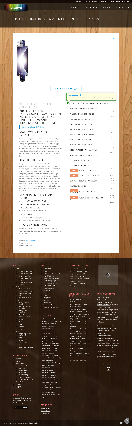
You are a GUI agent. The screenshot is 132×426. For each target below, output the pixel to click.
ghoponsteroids (31, 240)
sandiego (55, 348)
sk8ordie (49, 350)
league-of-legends (76, 329)
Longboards (55, 345)
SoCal (50, 385)
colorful (73, 314)
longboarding (46, 345)
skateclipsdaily (56, 363)
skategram (45, 372)
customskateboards (47, 333)
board (72, 311)
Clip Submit (23, 342)
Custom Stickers (49, 288)
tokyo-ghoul (74, 351)
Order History (23, 375)
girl (85, 321)
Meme (82, 276)
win (59, 395)
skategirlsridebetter (47, 370)
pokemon (73, 341)
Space (79, 281)
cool (80, 314)
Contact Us (17, 400)
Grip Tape (47, 293)
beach (53, 319)
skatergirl (45, 380)
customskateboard (47, 328)
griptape (80, 324)
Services (46, 300)
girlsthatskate (46, 341)
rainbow (73, 343)
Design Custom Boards (24, 303)
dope (72, 319)
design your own (46, 336)
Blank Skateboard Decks (52, 273)
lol (71, 331)
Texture (82, 283)
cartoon (80, 311)
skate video (45, 382)
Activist (79, 269)
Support (118, 1)
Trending (72, 286)
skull (88, 346)
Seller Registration (25, 377)
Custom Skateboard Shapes (25, 279)
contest (53, 323)
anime (83, 302)
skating (44, 385)
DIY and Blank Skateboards (23, 311)
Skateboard (47, 302)
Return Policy (45, 413)
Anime (72, 271)
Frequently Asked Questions (25, 334)
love (86, 331)
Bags (20, 324)
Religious (72, 281)
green (72, 324)
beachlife (44, 321)
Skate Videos (54, 382)
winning (44, 397)
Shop (105, 7)
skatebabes (45, 355)
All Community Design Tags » (78, 361)
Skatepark (53, 375)
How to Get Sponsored (26, 347)
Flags (77, 274)
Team (20, 345)
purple (88, 341)
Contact (111, 1)
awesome (78, 304)
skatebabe (52, 353)
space (72, 348)
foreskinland (86, 319)
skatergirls (53, 380)
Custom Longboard (103, 302)
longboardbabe (54, 343)
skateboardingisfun (47, 360)
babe (47, 319)
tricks (51, 387)
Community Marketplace (52, 278)
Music (80, 279)
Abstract (72, 269)
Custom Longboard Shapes (25, 283)
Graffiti (83, 274)
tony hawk (45, 387)
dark (78, 316)
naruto (79, 336)
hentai (88, 324)
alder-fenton (74, 302)
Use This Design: (74, 95)
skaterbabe (51, 377)
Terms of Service (46, 408)
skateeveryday (46, 368)
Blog (20, 338)
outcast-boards (75, 338)
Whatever (86, 286)
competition (45, 323)
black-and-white (75, 309)
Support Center (21, 407)
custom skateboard (47, 331)
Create (75, 7)
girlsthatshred (52, 338)
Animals (86, 269)
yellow (78, 356)
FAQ (26, 398)
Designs (90, 7)
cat (86, 311)
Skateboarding (57, 358)
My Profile (22, 368)
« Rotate (19, 42)
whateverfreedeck (47, 390)
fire (78, 319)
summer (56, 385)
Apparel (21, 319)
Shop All (21, 329)
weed (72, 353)
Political (86, 279)
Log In (85, 1)
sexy (85, 343)
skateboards (45, 363)
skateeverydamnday (48, 365)
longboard (45, 343)
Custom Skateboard (104, 300)
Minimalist (73, 279)
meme (80, 334)
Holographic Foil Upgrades (24, 307)
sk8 (43, 350)
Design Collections (25, 289)
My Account (92, 1)
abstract (79, 299)
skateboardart (46, 358)
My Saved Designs (25, 298)
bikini (51, 321)
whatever (58, 387)
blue (84, 309)
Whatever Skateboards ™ (30, 423)
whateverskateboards (48, 392)
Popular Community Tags (25, 294)
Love (76, 276)
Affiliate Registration (26, 379)
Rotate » (19, 45)
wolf (72, 356)
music (72, 336)
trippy (82, 351)
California (58, 321)
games (44, 338)
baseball (73, 307)
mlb (86, 334)
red (80, 343)
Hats (20, 322)
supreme (80, 348)
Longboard (47, 298)
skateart (44, 353)
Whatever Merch (24, 317)
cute (72, 316)
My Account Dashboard (23, 371)
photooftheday (46, 348)
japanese (73, 326)
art (43, 319)
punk (81, 341)
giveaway (55, 341)
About (21, 340)
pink (84, 338)
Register (78, 1)
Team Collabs (74, 283)
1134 (72, 299)
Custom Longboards (25, 273)
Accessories (48, 269)
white (87, 353)
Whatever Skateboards (51, 307)
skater (44, 377)
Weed (79, 286)
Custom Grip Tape (25, 276)
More (119, 7)
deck (84, 316)
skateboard (54, 355)
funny (55, 336)
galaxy (79, 321)
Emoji (71, 274)
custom (86, 314)
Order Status (103, 1)
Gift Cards (22, 314)
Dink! (85, 271)
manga (73, 334)
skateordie (45, 375)
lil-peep (87, 329)
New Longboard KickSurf (33, 127)
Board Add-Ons (49, 276)
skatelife (53, 372)
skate (55, 350)
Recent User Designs (26, 291)
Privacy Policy (45, 411)
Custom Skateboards (26, 271)
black (80, 307)
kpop (71, 276)
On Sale (21, 326)
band (86, 304)
